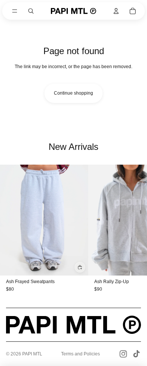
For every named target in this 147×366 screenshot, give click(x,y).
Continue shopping (73, 93)
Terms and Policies (80, 354)
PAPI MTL (32, 354)
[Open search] (31, 11)
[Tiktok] (136, 353)
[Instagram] (123, 353)
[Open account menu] (116, 11)
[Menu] (14, 11)
